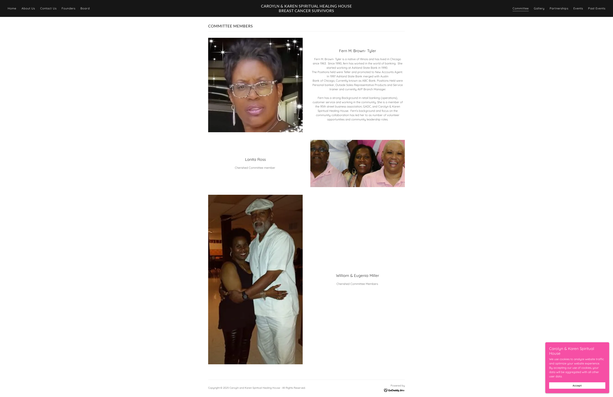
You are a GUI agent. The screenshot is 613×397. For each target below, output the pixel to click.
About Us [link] (28, 8)
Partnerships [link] (559, 8)
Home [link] (12, 8)
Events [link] (578, 8)
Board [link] (85, 8)
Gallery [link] (539, 8)
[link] (306, 11)
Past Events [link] (596, 8)
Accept (577, 385)
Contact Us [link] (48, 8)
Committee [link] (521, 8)
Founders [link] (68, 8)
